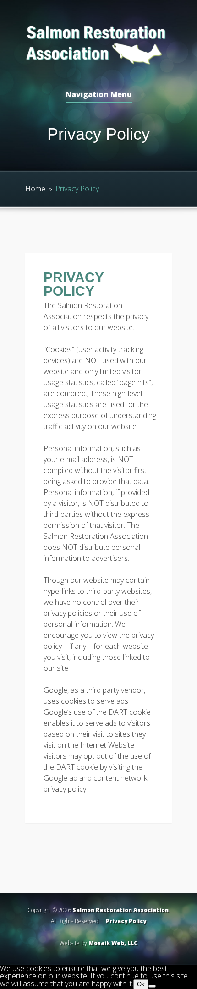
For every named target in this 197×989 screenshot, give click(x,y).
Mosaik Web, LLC (112, 943)
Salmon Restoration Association (120, 910)
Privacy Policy (126, 921)
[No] (152, 986)
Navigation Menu (99, 95)
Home (35, 189)
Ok (141, 984)
